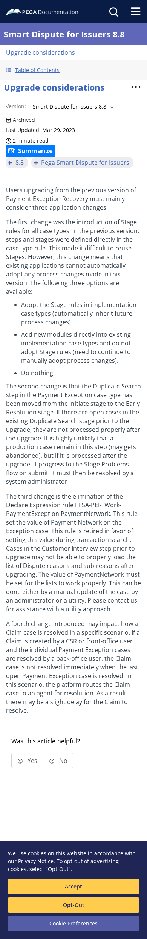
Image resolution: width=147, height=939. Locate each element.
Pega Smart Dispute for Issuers (85, 162)
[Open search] (113, 11)
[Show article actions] (136, 87)
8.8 (19, 162)
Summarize (35, 151)
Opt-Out (73, 904)
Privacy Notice (36, 861)
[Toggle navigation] (135, 11)
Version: (16, 106)
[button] (73, 70)
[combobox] (73, 106)
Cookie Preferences (73, 923)
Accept (73, 886)
